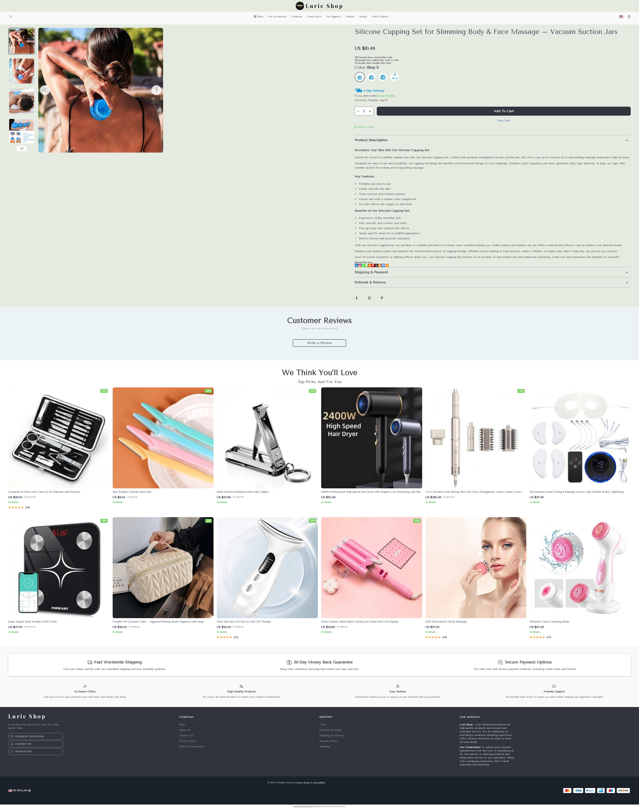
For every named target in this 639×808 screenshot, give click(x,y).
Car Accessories (277, 16)
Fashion (350, 16)
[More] (387, 265)
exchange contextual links (303, 806)
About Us (185, 730)
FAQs (323, 724)
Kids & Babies (380, 16)
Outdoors (297, 16)
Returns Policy (329, 741)
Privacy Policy (188, 741)
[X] (376, 265)
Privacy (306, 782)
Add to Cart (504, 111)
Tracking (325, 746)
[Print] (369, 265)
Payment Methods (331, 730)
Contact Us (186, 735)
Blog (182, 724)
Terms (299, 782)
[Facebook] (383, 265)
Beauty (363, 16)
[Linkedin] (356, 265)
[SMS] (366, 265)
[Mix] (379, 265)
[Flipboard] (373, 265)
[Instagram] (359, 265)
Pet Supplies (333, 16)
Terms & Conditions (191, 746)
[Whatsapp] (363, 265)
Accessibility (319, 782)
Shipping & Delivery (332, 735)
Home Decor (314, 16)
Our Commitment (470, 747)
